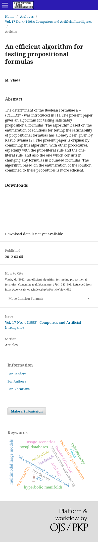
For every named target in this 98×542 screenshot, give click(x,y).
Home (9, 16)
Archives (27, 16)
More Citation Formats (26, 298)
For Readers (17, 374)
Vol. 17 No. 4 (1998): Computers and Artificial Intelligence (48, 21)
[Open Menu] (5, 5)
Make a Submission (27, 411)
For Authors (17, 381)
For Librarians (19, 388)
